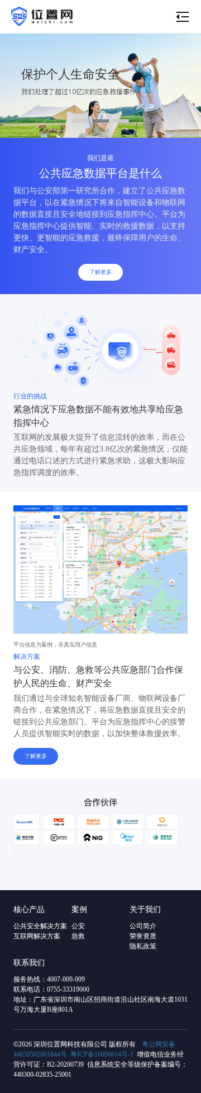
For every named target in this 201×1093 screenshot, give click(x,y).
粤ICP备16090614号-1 (101, 1054)
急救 (78, 936)
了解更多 (100, 272)
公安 (78, 926)
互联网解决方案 (36, 936)
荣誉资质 (143, 936)
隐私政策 (143, 946)
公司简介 (143, 926)
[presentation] (7, 848)
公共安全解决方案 (40, 926)
